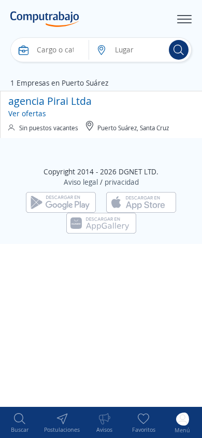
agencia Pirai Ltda (50, 101)
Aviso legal (81, 182)
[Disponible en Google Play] (61, 202)
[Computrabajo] (44, 19)
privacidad (122, 182)
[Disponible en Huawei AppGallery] (101, 222)
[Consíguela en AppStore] (141, 202)
